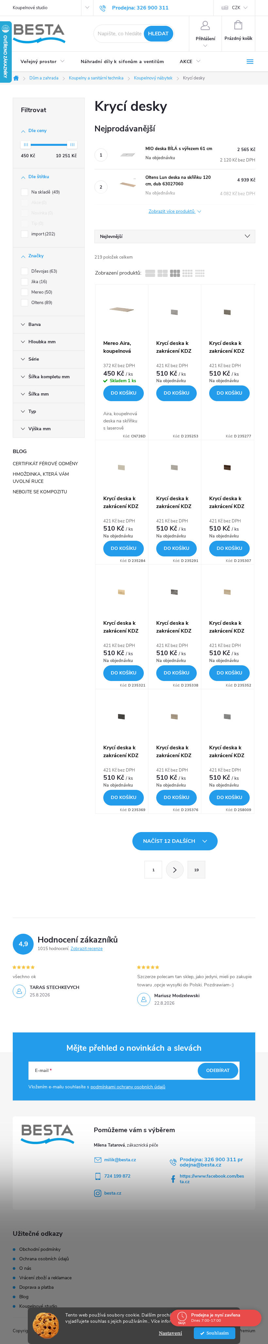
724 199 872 (117, 1176)
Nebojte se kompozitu (40, 492)
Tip (36, 224)
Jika (38, 282)
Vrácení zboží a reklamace (45, 1278)
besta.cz (112, 1193)
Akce (38, 203)
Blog (23, 1297)
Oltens (41, 303)
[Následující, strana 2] (175, 869)
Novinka (41, 213)
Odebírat (218, 1070)
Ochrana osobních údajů (44, 1259)
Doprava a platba (36, 1287)
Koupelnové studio (30, 8)
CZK (236, 8)
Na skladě (45, 192)
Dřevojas (43, 271)
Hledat (158, 33)
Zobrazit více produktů (172, 211)
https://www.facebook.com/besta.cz (212, 1179)
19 (196, 870)
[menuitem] (43, 62)
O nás (25, 1268)
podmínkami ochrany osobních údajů (128, 1087)
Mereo (41, 292)
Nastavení (170, 1333)
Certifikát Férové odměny (45, 464)
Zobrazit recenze (87, 949)
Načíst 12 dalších (169, 841)
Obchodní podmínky (39, 1249)
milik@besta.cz (120, 1160)
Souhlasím (218, 1333)
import (42, 234)
